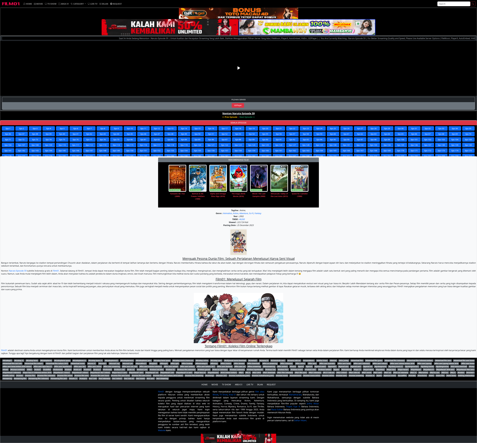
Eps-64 (387, 134)
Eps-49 (184, 134)
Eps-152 (157, 150)
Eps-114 (116, 145)
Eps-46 (143, 134)
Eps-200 (333, 156)
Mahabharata (295, 394)
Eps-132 (360, 145)
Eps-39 (49, 134)
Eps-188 (170, 156)
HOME (204, 384)
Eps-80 (130, 139)
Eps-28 (374, 128)
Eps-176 (8, 156)
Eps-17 (225, 128)
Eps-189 (184, 156)
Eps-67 (428, 134)
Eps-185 (129, 156)
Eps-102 (427, 139)
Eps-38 (35, 134)
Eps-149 (116, 150)
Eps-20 (265, 128)
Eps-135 (400, 145)
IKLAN (260, 384)
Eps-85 (197, 139)
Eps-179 (48, 156)
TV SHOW (226, 384)
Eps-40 (62, 134)
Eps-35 (468, 128)
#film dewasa (239, 363)
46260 (242, 219)
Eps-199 (319, 156)
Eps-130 (333, 145)
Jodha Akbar (313, 403)
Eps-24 (319, 128)
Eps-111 (75, 145)
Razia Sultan (277, 409)
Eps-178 (35, 156)
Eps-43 (103, 134)
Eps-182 (89, 156)
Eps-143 (35, 150)
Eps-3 (35, 128)
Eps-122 (224, 145)
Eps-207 (427, 156)
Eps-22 (292, 128)
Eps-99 (387, 139)
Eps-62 (360, 134)
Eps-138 (441, 145)
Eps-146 (75, 150)
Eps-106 (8, 145)
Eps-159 (251, 150)
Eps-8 (102, 128)
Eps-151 (143, 150)
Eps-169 (387, 150)
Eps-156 (211, 150)
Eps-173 (441, 150)
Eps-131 (346, 145)
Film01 (56, 270)
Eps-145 (62, 150)
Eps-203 (373, 156)
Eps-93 (306, 139)
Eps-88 (238, 139)
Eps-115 (129, 145)
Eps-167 (360, 150)
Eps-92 (292, 139)
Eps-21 (279, 128)
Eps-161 (278, 150)
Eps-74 (49, 139)
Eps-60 (333, 134)
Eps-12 (157, 128)
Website (162, 430)
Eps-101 (414, 139)
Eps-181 (75, 156)
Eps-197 (292, 156)
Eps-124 (251, 145)
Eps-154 (184, 150)
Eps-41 (76, 134)
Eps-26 (346, 128)
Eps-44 (116, 134)
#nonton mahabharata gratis (263, 376)
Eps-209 (454, 156)
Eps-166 (346, 150)
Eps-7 (89, 128)
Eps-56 (279, 134)
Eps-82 (157, 139)
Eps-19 (252, 128)
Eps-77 (89, 139)
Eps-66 (414, 134)
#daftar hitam (322, 360)
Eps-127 (292, 145)
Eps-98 (374, 139)
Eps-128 (305, 145)
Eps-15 (197, 128)
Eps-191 (211, 156)
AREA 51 (238, 384)
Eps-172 (427, 150)
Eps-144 (48, 150)
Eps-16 (211, 128)
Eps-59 (319, 134)
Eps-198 (305, 156)
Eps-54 (252, 134)
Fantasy (258, 213)
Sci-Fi (251, 213)
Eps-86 (211, 139)
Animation (227, 213)
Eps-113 (102, 145)
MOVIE (215, 384)
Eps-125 (265, 145)
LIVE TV (249, 384)
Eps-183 (102, 156)
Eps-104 (454, 139)
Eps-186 (143, 156)
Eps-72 (21, 139)
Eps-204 (387, 156)
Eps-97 (360, 139)
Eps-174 (454, 150)
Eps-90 (265, 139)
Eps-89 (252, 139)
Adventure (243, 213)
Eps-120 (197, 145)
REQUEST (271, 384)
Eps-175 (468, 150)
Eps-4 (48, 128)
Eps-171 (414, 150)
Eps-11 (143, 128)
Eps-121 (211, 145)
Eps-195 (265, 156)
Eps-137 (427, 145)
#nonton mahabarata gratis (239, 376)
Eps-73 (35, 139)
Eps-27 (360, 128)
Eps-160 (265, 150)
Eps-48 (170, 134)
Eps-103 (441, 139)
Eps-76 (76, 139)
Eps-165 (333, 150)
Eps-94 (319, 139)
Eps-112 (89, 145)
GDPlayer (238, 105)
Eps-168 (373, 150)
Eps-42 (89, 134)
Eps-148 (102, 150)
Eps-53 (238, 134)
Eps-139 (454, 145)
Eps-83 (170, 139)
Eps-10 (130, 128)
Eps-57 (292, 134)
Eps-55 (265, 134)
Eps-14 (184, 128)
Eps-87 (225, 139)
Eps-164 (319, 150)
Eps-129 (319, 145)
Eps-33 (441, 128)
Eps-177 (21, 156)
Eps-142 (21, 150)
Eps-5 (62, 128)
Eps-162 (292, 150)
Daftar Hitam (300, 420)
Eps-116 (143, 145)
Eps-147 (89, 150)
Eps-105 (468, 139)
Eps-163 (305, 150)
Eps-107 (21, 145)
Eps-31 (414, 128)
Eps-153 (170, 150)
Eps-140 (468, 145)
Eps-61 (346, 134)
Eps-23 (306, 128)
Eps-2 (21, 128)
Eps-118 (170, 145)
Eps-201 (346, 156)
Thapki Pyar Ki (293, 406)
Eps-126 (278, 145)
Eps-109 (48, 145)
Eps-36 (8, 134)
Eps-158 (238, 150)
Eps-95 (333, 139)
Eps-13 (170, 128)
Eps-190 (197, 156)
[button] (78, 3)
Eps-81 (143, 139)
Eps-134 (387, 145)
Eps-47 (157, 134)
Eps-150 (129, 150)
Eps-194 (251, 156)
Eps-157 (224, 150)
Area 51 (232, 394)
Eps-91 (279, 139)
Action (235, 213)
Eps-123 (238, 145)
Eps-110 (62, 145)
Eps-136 (414, 145)
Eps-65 (401, 134)
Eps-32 (428, 128)
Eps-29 (387, 128)
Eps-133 (373, 145)
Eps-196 (278, 156)
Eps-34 (455, 128)
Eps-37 (21, 134)
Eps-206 (414, 156)
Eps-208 (441, 156)
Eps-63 (374, 134)
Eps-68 (441, 134)
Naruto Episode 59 (17, 270)
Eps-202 (360, 156)
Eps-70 (468, 134)
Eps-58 (306, 134)
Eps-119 (184, 145)
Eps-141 (8, 150)
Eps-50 (197, 134)
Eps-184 (116, 156)
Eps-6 (75, 128)
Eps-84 (184, 139)
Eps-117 (157, 145)
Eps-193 (238, 156)
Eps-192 (224, 156)
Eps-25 (333, 128)
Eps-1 (8, 128)
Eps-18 (238, 128)
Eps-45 (130, 134)
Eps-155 (197, 150)
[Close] (239, 20)
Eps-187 (157, 156)
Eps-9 (116, 128)
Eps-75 (62, 139)
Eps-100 (400, 139)
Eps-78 (103, 139)
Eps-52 (225, 134)
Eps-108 (35, 145)
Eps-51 (211, 134)
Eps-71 (8, 139)
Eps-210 (468, 156)
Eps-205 (400, 156)
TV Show (223, 394)
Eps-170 (400, 150)
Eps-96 (346, 139)
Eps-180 (62, 156)
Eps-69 (455, 134)
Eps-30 (401, 128)
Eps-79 (116, 139)
